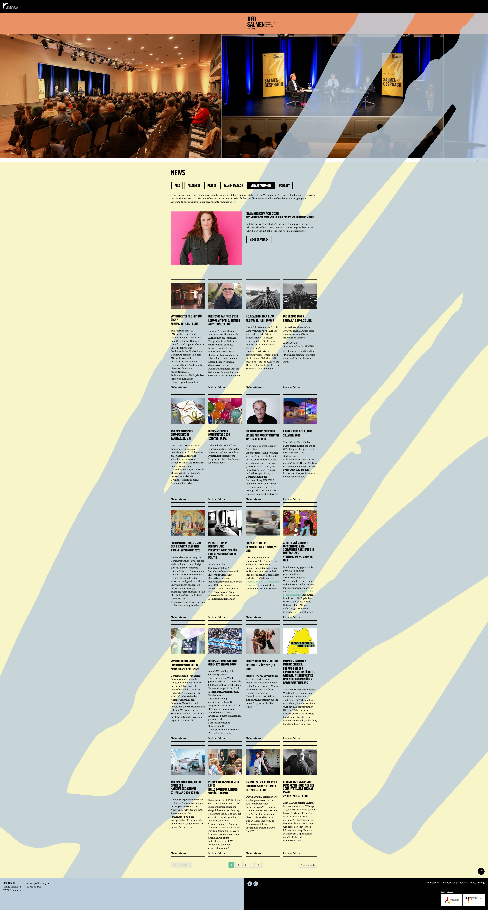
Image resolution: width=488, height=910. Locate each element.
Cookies (462, 882)
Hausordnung (477, 882)
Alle (177, 185)
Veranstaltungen (261, 185)
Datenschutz (448, 882)
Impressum (432, 882)
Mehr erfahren (259, 239)
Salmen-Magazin (233, 185)
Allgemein (194, 185)
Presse (211, 185)
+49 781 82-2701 (33, 886)
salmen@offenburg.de (37, 883)
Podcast (284, 185)
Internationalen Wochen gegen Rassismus (298, 592)
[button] (477, 160)
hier (233, 201)
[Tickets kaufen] (481, 871)
